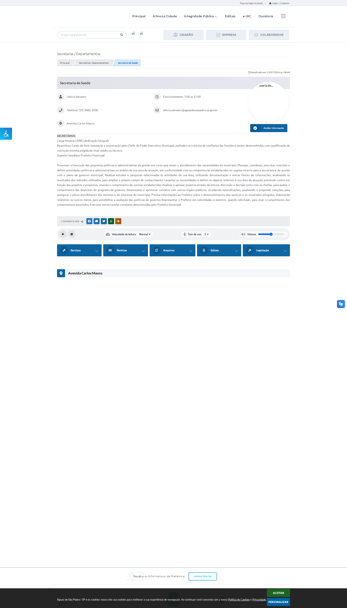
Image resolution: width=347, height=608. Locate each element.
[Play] (63, 234)
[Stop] (72, 234)
